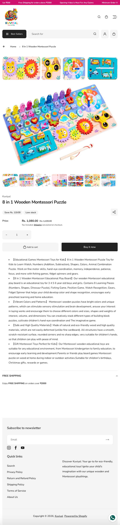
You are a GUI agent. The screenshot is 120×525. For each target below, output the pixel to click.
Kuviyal (59, 516)
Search (11, 466)
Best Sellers (17, 33)
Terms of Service (16, 491)
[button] (10, 181)
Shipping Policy (15, 484)
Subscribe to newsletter (24, 428)
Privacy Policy (14, 472)
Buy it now (90, 247)
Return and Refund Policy (21, 478)
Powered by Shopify (75, 516)
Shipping (38, 225)
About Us (12, 497)
